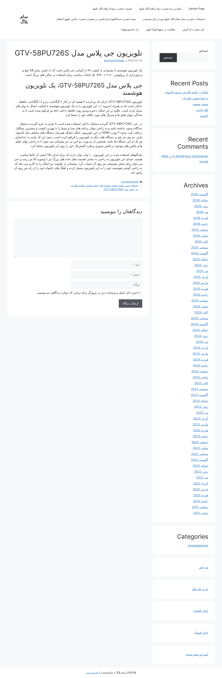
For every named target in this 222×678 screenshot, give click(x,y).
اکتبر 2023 (201, 383)
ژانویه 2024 (200, 365)
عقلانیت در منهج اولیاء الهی (161, 29)
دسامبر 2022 (199, 442)
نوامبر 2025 (200, 235)
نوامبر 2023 (200, 377)
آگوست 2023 (199, 395)
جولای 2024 (200, 330)
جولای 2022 (200, 466)
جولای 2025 (200, 259)
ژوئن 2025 (201, 265)
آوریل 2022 (200, 483)
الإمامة (204, 116)
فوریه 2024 (200, 359)
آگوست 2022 (199, 460)
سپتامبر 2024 (199, 318)
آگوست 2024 (199, 324)
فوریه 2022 (200, 495)
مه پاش (203, 567)
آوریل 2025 (200, 277)
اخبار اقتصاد (200, 611)
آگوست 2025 (199, 253)
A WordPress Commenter (190, 156)
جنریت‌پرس (92, 672)
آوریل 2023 (200, 418)
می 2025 (202, 271)
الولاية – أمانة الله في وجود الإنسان (186, 92)
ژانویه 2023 (200, 436)
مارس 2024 (200, 353)
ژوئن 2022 (201, 471)
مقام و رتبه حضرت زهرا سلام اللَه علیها (160, 8)
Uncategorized (129, 181)
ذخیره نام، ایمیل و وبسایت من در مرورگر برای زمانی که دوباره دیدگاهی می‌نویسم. (88, 292)
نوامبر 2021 (200, 513)
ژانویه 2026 (200, 224)
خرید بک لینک (200, 589)
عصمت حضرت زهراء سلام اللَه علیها (112, 8)
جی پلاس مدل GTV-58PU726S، (120, 189)
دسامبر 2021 (200, 507)
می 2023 (202, 412)
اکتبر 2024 (201, 312)
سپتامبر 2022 (199, 454)
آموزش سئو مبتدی (196, 654)
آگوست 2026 (199, 194)
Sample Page (197, 8)
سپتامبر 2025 (199, 247)
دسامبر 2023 (199, 371)
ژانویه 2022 (200, 501)
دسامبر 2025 (199, 229)
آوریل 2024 (200, 347)
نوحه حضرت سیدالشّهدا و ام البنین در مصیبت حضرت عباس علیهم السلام (96, 19)
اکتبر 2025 (201, 241)
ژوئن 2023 (201, 407)
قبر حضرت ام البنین (193, 29)
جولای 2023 (200, 401)
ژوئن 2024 (201, 336)
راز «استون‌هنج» (130, 29)
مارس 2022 (200, 489)
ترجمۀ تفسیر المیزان (195, 98)
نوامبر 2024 (200, 306)
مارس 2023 (200, 424)
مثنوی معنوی (200, 104)
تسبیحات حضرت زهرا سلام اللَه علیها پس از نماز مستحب (174, 19)
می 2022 (202, 477)
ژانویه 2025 (200, 294)
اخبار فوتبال (201, 632)
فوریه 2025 (200, 288)
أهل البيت (202, 110)
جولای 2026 (200, 200)
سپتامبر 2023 (199, 389)
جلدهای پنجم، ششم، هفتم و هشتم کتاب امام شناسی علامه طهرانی (104, 185)
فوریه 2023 (200, 430)
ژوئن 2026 (201, 206)
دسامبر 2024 (199, 300)
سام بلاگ (24, 19)
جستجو (203, 50)
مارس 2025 (200, 283)
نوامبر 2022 (200, 448)
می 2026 (202, 212)
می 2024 (202, 342)
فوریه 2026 (200, 218)
